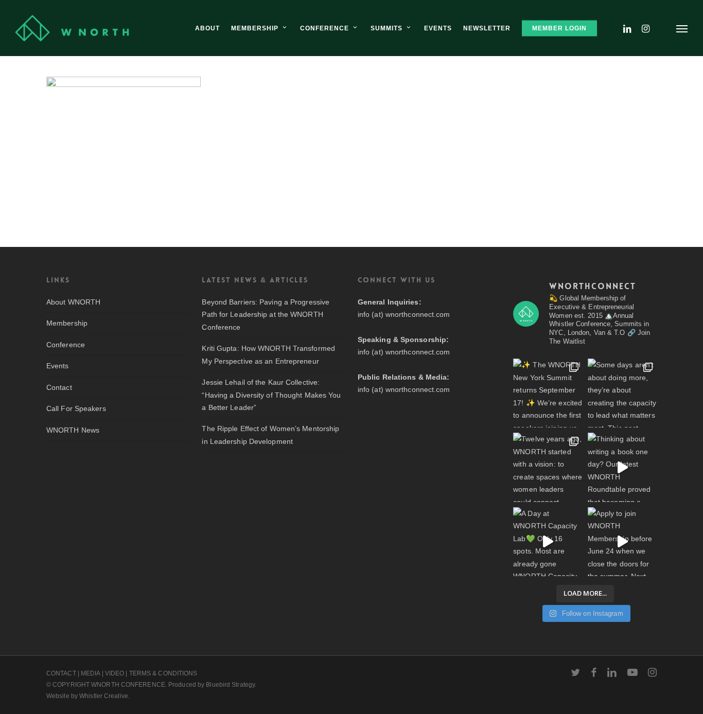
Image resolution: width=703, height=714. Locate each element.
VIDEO (115, 673)
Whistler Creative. (104, 696)
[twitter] (575, 672)
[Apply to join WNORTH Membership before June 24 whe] (622, 541)
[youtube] (632, 672)
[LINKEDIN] (627, 28)
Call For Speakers (76, 408)
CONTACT (61, 673)
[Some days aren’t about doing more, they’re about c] (622, 393)
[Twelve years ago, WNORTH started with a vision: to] (547, 467)
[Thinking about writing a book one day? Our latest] (622, 467)
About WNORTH (73, 302)
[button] (682, 28)
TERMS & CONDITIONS (163, 673)
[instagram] (652, 672)
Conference (65, 345)
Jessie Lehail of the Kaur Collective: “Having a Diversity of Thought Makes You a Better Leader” (271, 395)
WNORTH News (72, 430)
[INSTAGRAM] (646, 28)
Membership (66, 323)
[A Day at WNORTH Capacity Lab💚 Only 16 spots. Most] (547, 541)
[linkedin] (612, 672)
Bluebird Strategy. (231, 684)
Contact (59, 387)
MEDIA (90, 673)
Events (57, 366)
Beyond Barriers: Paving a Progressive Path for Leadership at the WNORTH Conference (265, 314)
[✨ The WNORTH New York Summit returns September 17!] (547, 393)
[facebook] (593, 672)
